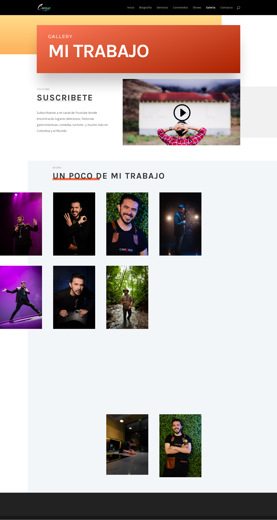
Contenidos (180, 7)
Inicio (130, 7)
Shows (197, 7)
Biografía (145, 7)
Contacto (226, 7)
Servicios (162, 7)
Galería (210, 7)
